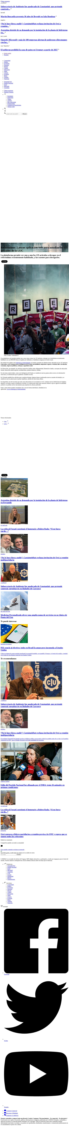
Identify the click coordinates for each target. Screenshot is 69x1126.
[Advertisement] (34, 128)
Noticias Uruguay (8, 92)
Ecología (6, 74)
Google (9, 875)
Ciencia (6, 72)
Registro (6, 55)
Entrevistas (10, 97)
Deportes (6, 65)
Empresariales (11, 103)
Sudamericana (11, 879)
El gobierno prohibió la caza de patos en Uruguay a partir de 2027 (29, 50)
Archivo (9, 100)
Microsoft (6, 86)
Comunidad (7, 60)
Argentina (6, 88)
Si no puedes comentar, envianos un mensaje (12, 849)
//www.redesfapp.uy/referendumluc (16, 389)
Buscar (24, 114)
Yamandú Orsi (8, 81)
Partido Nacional (8, 83)
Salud (5, 71)
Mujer (5, 76)
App (6, 421)
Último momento (5, 1)
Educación (7, 69)
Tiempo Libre (11, 106)
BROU (9, 878)
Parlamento (10, 876)
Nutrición (6, 79)
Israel (5, 84)
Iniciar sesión (7, 53)
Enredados (10, 96)
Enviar (18, 854)
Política (6, 62)
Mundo (6, 66)
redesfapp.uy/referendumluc (23, 362)
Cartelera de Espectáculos (14, 105)
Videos (9, 99)
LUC (6, 424)
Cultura (6, 68)
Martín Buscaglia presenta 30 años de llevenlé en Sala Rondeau (28, 16)
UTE (8, 873)
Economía (6, 63)
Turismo (6, 77)
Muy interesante (11, 102)
